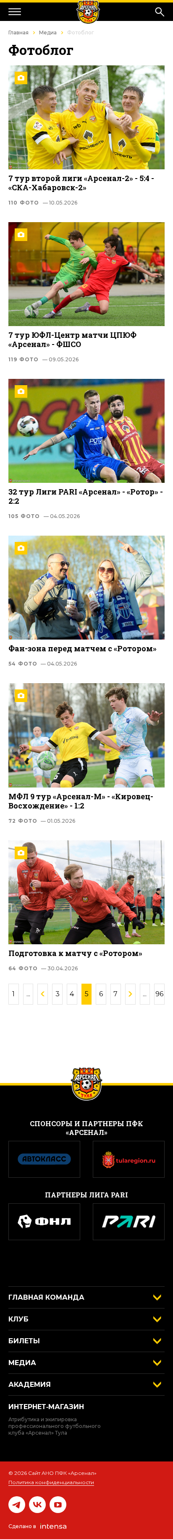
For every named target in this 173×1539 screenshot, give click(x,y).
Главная (18, 32)
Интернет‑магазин (46, 1407)
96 (159, 994)
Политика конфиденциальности (51, 1482)
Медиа (48, 32)
